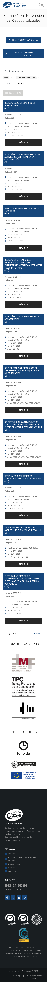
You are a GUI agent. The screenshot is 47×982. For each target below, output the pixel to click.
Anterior (36, 633)
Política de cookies (37, 978)
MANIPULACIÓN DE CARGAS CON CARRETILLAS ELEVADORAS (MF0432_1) (22, 528)
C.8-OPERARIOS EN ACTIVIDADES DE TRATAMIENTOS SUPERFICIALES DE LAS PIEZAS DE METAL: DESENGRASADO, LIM (23, 425)
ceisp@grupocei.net (13, 889)
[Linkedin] (19, 897)
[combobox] (23, 71)
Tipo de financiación (26, 78)
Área (6, 78)
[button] (11, 78)
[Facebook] (7, 897)
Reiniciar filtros (13, 93)
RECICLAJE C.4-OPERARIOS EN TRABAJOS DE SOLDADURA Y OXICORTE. (23, 477)
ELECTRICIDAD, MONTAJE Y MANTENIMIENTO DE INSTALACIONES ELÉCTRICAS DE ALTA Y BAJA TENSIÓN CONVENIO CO (22, 580)
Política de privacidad (34, 976)
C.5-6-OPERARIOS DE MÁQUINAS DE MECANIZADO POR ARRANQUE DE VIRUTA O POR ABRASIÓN (23, 371)
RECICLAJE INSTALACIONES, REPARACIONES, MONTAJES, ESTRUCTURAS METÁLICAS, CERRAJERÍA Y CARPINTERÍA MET (23, 264)
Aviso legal (17, 976)
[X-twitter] (13, 897)
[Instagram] (24, 897)
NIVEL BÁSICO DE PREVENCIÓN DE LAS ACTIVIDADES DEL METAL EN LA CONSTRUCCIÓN (22, 157)
